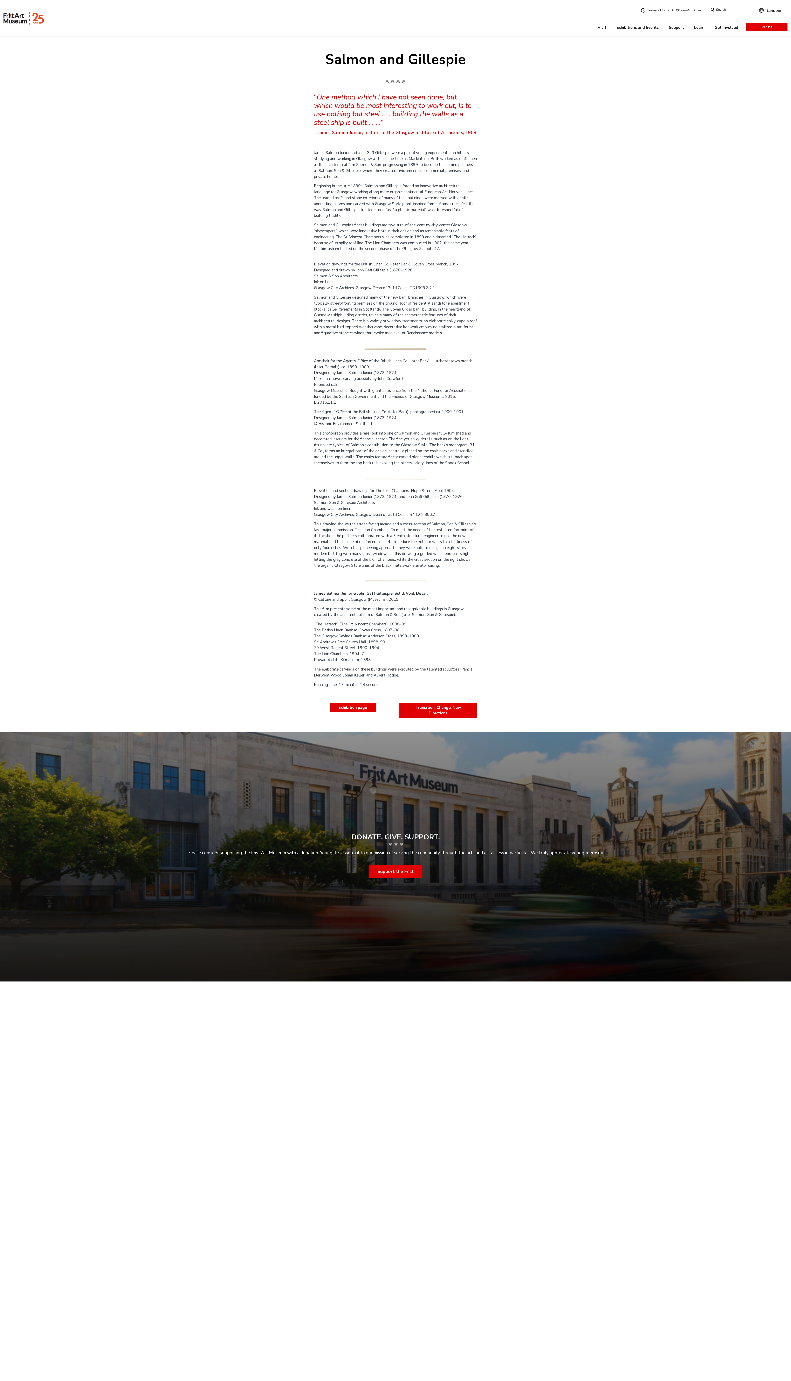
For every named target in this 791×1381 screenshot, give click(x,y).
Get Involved (726, 27)
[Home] (24, 18)
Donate (767, 27)
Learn (699, 27)
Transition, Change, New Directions (438, 710)
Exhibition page (352, 707)
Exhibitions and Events (638, 27)
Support (676, 27)
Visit (602, 27)
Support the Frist (396, 871)
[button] (712, 10)
